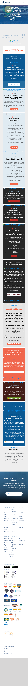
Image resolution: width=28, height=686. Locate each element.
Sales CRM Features (6, 516)
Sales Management (14, 517)
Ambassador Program (7, 541)
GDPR (5, 650)
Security (21, 527)
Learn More (14, 84)
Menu (24, 2)
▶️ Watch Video (14, 219)
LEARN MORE (14, 109)
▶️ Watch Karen (9, 441)
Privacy (6, 648)
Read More (14, 256)
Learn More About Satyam (14, 343)
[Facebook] (22, 35)
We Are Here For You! (21, 512)
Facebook (13, 548)
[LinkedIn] (22, 37)
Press (5, 547)
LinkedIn (13, 540)
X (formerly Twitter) (11, 554)
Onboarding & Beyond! (21, 517)
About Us (6, 538)
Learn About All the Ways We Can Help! (14, 371)
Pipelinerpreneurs (8, 545)
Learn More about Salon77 (14, 294)
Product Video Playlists (6, 529)
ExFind (23, 335)
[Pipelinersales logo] (6, 2)
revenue (23, 485)
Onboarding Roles (21, 522)
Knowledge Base (8, 653)
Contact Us (6, 550)
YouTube (13, 544)
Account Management (14, 513)
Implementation (22, 525)
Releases (6, 520)
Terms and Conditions (9, 646)
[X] (24, 35)
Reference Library (14, 530)
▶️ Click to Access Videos (14, 398)
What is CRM (13, 525)
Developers (22, 540)
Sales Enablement (14, 521)
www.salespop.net (18, 441)
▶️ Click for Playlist (14, 201)
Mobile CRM (6, 511)
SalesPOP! (21, 544)
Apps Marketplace (7, 524)
